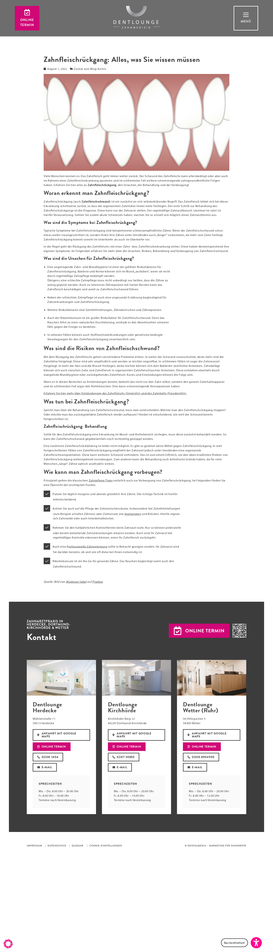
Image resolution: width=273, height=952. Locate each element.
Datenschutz (57, 845)
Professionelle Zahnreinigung (87, 546)
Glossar (77, 845)
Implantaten (132, 514)
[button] (199, 631)
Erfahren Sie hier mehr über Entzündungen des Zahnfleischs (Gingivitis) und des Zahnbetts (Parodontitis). (115, 393)
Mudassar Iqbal (76, 582)
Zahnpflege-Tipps (101, 480)
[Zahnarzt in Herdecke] (136, 17)
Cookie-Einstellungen (106, 845)
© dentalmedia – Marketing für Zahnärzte (215, 845)
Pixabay (97, 582)
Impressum (34, 845)
